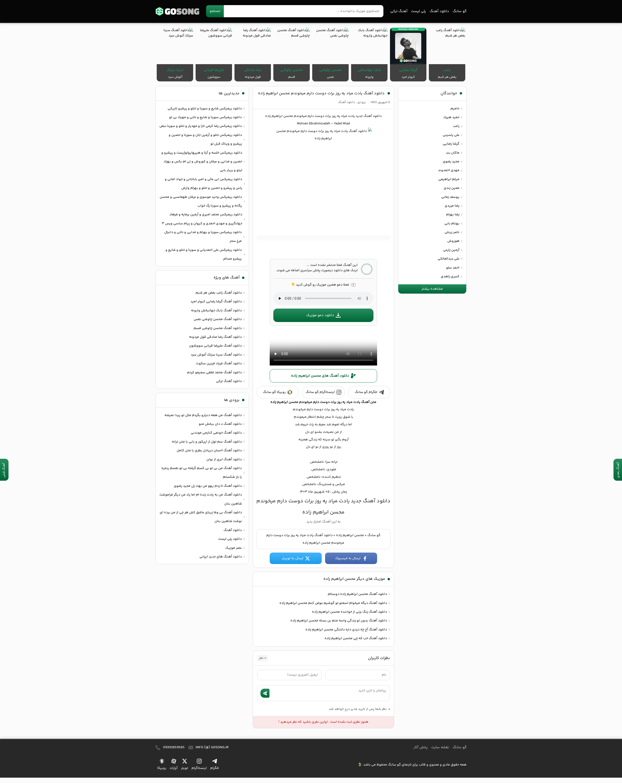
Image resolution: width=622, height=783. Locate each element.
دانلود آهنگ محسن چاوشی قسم (218, 328)
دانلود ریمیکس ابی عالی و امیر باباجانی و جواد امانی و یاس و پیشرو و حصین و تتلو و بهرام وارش (203, 184)
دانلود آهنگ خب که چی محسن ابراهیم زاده (356, 638)
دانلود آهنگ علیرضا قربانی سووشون (215, 345)
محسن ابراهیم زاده (350, 535)
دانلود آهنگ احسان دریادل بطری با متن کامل (209, 450)
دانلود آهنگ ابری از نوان (224, 459)
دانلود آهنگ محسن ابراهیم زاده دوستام (357, 594)
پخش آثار (421, 747)
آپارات (174, 768)
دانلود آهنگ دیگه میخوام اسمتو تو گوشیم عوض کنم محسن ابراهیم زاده (333, 603)
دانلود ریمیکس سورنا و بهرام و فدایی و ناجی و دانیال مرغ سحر (203, 237)
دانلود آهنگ (439, 11)
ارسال (264, 693)
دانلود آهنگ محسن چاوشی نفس (218, 319)
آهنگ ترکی (398, 11)
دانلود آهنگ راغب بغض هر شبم (219, 293)
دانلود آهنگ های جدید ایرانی (220, 556)
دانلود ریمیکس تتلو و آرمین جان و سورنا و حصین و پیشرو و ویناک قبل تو (205, 139)
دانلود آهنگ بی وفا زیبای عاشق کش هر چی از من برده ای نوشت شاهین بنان (201, 517)
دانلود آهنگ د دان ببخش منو (220, 424)
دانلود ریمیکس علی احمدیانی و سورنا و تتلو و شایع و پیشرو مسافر (203, 254)
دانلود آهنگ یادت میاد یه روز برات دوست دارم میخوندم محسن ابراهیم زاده (321, 93)
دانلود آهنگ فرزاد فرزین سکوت (219, 363)
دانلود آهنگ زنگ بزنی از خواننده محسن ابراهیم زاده (349, 612)
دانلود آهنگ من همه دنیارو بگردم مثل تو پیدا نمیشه (203, 415)
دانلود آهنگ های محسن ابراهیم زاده (320, 376)
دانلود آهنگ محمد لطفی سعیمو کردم (214, 372)
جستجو (215, 11)
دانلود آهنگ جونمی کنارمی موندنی (216, 432)
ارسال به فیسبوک (348, 558)
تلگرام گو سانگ (366, 392)
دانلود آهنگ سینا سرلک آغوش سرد (216, 354)
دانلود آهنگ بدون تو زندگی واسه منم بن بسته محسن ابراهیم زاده (338, 620)
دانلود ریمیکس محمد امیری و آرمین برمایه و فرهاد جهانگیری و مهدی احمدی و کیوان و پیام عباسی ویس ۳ (202, 219)
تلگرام (214, 768)
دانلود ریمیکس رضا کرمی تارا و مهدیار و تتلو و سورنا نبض (200, 126)
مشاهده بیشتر (432, 289)
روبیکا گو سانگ (274, 392)
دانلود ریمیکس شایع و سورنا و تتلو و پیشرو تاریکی (205, 108)
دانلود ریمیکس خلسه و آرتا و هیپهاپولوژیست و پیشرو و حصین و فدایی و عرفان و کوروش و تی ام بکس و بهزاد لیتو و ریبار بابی (201, 161)
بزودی (361, 102)
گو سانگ (177, 11)
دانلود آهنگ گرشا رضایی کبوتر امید (216, 301)
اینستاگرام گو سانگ (320, 392)
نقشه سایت (440, 747)
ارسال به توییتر (292, 558)
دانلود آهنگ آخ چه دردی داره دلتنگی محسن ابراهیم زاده (346, 629)
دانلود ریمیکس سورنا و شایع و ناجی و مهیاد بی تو (205, 117)
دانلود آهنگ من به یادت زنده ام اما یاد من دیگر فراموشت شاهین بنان (200, 499)
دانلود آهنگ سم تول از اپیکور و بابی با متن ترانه (207, 441)
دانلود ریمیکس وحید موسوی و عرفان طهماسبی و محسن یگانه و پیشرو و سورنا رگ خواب (201, 201)
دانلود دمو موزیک (320, 315)
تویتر (184, 768)
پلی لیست (418, 11)
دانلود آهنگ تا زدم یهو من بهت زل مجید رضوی (208, 486)
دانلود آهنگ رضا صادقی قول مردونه (215, 337)
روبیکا (161, 768)
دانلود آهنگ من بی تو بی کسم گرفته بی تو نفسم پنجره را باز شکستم (201, 473)
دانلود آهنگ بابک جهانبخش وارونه (216, 310)
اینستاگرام (199, 768)
